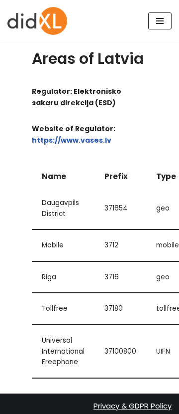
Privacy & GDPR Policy (132, 406)
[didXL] (37, 21)
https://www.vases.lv (71, 140)
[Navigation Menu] (160, 20)
